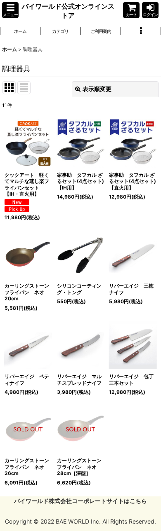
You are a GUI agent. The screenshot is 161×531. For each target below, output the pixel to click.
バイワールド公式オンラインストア (68, 10)
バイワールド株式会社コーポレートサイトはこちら (80, 500)
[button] (10, 10)
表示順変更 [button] (97, 88)
